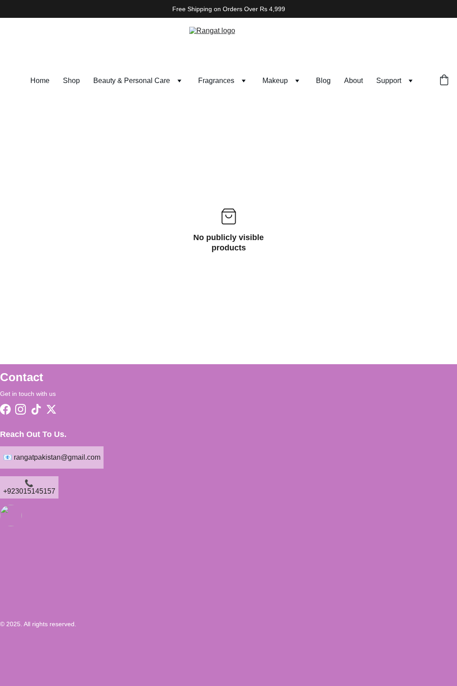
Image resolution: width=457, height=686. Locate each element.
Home (40, 80)
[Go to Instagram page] (20, 409)
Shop (71, 80)
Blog (323, 80)
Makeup (275, 80)
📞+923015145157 (29, 487)
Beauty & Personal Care (131, 80)
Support (388, 80)
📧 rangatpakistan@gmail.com (51, 457)
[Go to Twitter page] (51, 409)
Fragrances (216, 80)
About (353, 80)
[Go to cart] (444, 80)
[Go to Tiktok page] (36, 409)
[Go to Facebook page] (5, 409)
